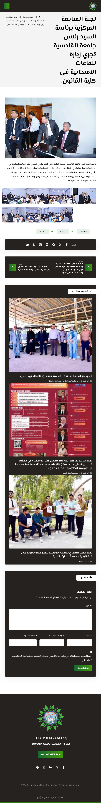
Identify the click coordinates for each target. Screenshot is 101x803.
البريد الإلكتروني (56, 635)
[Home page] (40, 17)
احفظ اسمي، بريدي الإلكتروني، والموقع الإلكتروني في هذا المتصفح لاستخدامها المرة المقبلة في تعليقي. (52, 658)
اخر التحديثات (43, 231)
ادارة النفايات (74, 381)
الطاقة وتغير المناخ (60, 381)
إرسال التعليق (83, 668)
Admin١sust (83, 231)
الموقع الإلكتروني (29, 635)
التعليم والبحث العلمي (70, 473)
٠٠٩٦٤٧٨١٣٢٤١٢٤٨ (43, 738)
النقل (51, 381)
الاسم (88, 635)
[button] (66, 244)
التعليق (88, 605)
